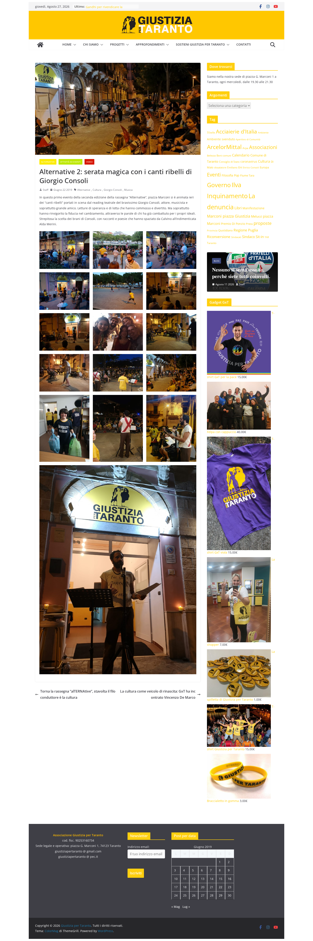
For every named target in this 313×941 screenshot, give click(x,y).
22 (220, 887)
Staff (45, 190)
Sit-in (260, 236)
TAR (267, 237)
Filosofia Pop (230, 175)
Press (249, 224)
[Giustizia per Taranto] (40, 45)
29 (220, 895)
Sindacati (236, 237)
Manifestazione (253, 208)
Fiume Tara (247, 175)
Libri (238, 207)
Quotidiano (225, 230)
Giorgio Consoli (113, 190)
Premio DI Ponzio (233, 224)
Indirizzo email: (138, 847)
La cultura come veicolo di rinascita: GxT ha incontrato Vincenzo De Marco (157, 694)
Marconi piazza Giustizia (228, 216)
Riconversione (218, 236)
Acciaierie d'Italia (236, 131)
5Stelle (211, 132)
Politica (266, 254)
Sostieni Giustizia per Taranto (200, 44)
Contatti (243, 44)
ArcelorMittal (224, 147)
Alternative (48, 161)
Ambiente (263, 132)
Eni (240, 167)
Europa (264, 167)
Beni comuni (224, 155)
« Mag (175, 907)
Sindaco (248, 236)
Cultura (97, 190)
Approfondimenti (150, 44)
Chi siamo (91, 44)
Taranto (211, 243)
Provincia (212, 230)
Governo (219, 185)
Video (89, 161)
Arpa (245, 148)
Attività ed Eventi (70, 161)
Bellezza (211, 155)
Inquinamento (227, 196)
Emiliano (232, 167)
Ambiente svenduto (221, 139)
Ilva (236, 185)
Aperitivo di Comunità (248, 139)
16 (229, 879)
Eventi (214, 174)
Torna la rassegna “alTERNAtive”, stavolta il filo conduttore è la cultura (77, 694)
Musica (128, 190)
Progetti (117, 44)
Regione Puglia (246, 230)
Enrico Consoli (251, 167)
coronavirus (248, 161)
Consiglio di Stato (229, 162)
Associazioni (263, 147)
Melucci (256, 216)
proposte (262, 223)
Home (67, 44)
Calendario (241, 155)
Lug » (186, 907)
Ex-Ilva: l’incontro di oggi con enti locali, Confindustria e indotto (273, 269)
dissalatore (220, 167)
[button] (74, 45)
